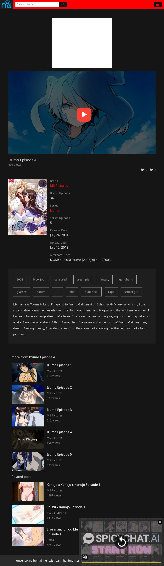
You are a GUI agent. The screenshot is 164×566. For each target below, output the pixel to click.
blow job (38, 279)
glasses (22, 292)
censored (60, 279)
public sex (91, 292)
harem (41, 292)
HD (57, 292)
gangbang (126, 279)
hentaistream (52, 560)
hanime (68, 560)
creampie (83, 279)
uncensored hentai (29, 560)
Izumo (55, 210)
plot (72, 292)
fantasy (104, 279)
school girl (131, 292)
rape (111, 292)
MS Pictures (59, 185)
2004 (20, 279)
